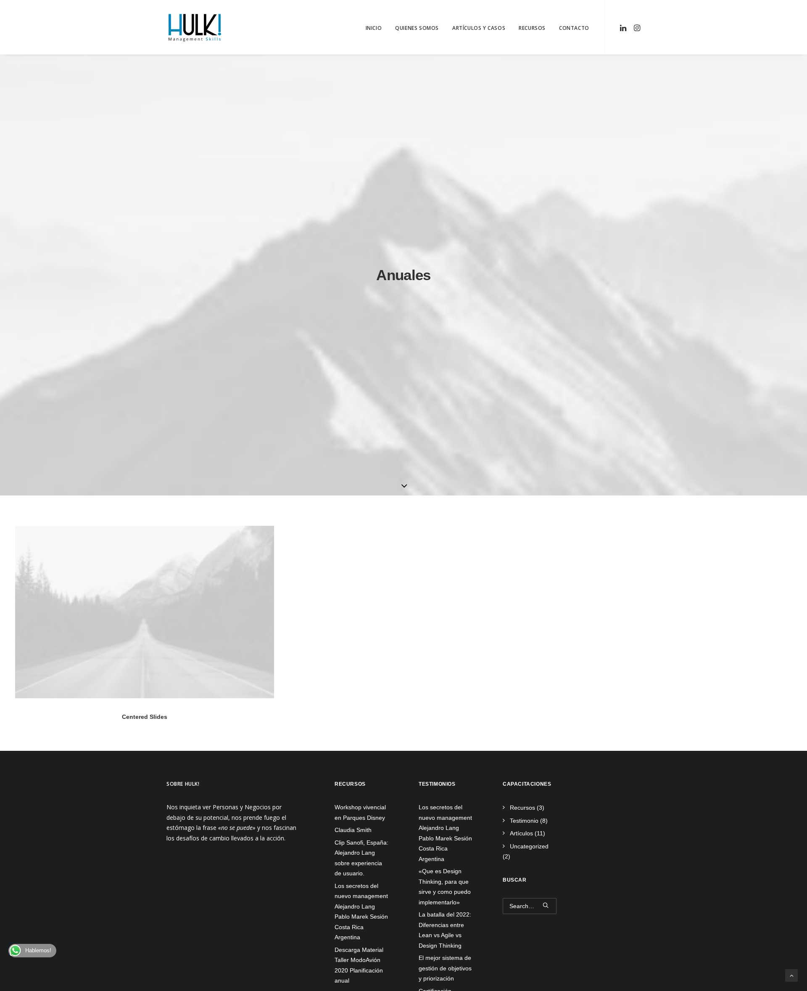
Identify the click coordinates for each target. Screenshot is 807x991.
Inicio (374, 28)
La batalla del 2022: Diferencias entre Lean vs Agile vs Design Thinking (445, 930)
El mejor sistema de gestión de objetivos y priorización (445, 968)
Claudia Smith (353, 830)
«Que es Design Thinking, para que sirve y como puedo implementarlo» (445, 887)
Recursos (532, 28)
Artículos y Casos (478, 28)
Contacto (574, 28)
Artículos (521, 833)
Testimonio (524, 820)
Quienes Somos (417, 28)
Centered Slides (144, 716)
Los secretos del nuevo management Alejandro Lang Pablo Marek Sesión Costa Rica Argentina (445, 833)
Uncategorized (529, 846)
